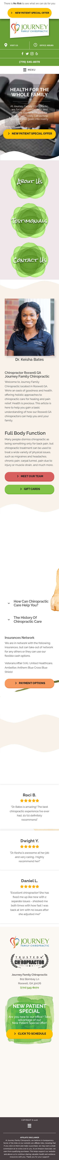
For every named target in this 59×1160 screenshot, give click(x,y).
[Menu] (29, 1125)
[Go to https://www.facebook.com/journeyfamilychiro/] (22, 54)
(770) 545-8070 (29, 61)
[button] (29, 133)
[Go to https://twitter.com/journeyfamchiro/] (27, 54)
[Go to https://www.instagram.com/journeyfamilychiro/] (32, 54)
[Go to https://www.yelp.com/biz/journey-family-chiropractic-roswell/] (36, 54)
